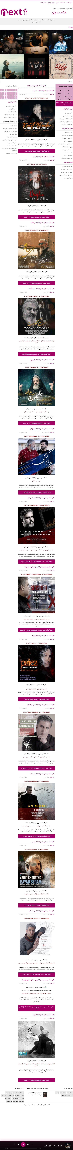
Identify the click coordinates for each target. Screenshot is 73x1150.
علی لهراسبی (9, 1101)
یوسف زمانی (15, 1098)
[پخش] (23, 1144)
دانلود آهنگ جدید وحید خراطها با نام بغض (36, 217)
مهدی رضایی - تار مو (12, 146)
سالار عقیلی (21, 1098)
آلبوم (57, 3)
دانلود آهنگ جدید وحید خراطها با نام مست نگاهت (36, 354)
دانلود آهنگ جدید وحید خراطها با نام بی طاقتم (36, 283)
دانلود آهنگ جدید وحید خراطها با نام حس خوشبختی (36, 768)
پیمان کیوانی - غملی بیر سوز (66, 175)
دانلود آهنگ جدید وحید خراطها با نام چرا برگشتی (36, 492)
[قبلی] (18, 1144)
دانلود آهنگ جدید (43, 140)
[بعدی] (28, 1144)
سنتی (60, 90)
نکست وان (30, 1105)
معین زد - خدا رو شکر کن (66, 172)
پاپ (68, 90)
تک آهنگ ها (63, 1093)
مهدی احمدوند (10, 1096)
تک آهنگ (62, 3)
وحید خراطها (36, 140)
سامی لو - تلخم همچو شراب (66, 119)
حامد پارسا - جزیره (68, 141)
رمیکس (60, 99)
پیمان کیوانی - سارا (68, 178)
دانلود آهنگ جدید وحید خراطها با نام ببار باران (36, 423)
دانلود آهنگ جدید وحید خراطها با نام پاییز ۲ (36, 699)
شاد (68, 93)
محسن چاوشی (14, 1093)
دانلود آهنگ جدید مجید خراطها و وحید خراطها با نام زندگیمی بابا (36, 1008)
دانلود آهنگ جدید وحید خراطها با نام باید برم (36, 905)
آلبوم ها (57, 1093)
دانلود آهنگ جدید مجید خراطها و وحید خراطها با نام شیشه (36, 630)
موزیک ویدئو (51, 3)
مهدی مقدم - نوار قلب (67, 150)
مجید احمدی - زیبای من (66, 125)
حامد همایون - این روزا (67, 135)
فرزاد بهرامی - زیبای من (11, 106)
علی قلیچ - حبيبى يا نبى (11, 137)
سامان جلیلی (8, 1098)
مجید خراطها (38, 616)
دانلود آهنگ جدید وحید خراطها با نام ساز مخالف (36, 836)
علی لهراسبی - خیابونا (67, 138)
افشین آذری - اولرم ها (12, 143)
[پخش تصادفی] (32, 1144)
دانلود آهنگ (69, 3)
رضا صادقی (21, 1093)
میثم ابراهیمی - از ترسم (11, 153)
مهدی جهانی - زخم (68, 156)
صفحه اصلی (70, 1093)
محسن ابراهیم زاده (19, 1096)
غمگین (59, 93)
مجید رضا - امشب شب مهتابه (10, 128)
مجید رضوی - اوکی (68, 133)
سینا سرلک (4, 1096)
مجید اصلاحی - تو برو (67, 166)
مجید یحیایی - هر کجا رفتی (10, 131)
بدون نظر (40, 1095)
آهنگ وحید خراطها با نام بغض (35, 1093)
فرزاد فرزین (21, 1101)
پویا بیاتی (7, 1093)
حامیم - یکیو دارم (68, 113)
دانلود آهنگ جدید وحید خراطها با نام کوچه (36, 1080)
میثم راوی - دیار (13, 134)
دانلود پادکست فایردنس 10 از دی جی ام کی (9, 149)
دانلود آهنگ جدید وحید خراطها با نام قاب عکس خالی (36, 561)
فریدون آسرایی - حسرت (66, 169)
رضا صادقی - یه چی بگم (66, 158)
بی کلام (68, 99)
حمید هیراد (15, 1101)
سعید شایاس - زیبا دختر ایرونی (10, 140)
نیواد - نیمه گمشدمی (67, 116)
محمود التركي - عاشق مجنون (66, 122)
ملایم (60, 96)
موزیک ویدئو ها (69, 1096)
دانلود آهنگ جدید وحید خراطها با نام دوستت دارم (36, 974)
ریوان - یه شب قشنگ (67, 147)
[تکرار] (14, 1144)
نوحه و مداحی (68, 96)
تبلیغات (62, 1096)
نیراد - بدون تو (13, 126)
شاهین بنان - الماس (67, 153)
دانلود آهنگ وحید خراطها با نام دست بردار (37, 151)
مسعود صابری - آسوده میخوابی (65, 144)
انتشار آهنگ (43, 3)
